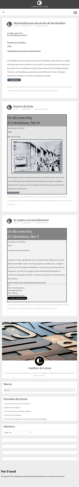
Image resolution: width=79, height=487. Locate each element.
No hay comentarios (41, 26)
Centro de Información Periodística (53, 197)
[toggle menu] (75, 12)
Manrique (37, 200)
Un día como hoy (51, 90)
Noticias (24, 90)
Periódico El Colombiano (17, 308)
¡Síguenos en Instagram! (12, 407)
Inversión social (64, 87)
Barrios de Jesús (23, 106)
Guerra (39, 87)
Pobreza (30, 308)
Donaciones (31, 87)
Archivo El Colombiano (16, 87)
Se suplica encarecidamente (31, 220)
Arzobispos (11, 197)
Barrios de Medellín (25, 197)
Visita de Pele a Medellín (12, 415)
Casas (35, 197)
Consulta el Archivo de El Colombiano (17, 404)
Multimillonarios (13, 90)
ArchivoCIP (30, 304)
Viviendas (11, 204)
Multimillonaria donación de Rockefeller (39, 23)
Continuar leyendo (14, 80)
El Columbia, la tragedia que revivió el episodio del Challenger (25, 419)
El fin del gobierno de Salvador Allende (17, 411)
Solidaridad (39, 90)
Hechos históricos (50, 87)
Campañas (40, 304)
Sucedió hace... (27, 26)
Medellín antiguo (62, 304)
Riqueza (31, 90)
